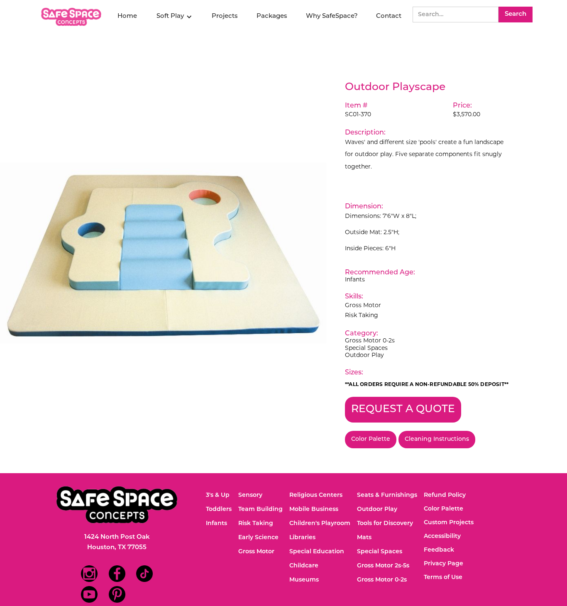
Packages (272, 16)
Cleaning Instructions (437, 439)
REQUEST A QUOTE (403, 409)
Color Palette (370, 439)
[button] (174, 16)
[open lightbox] (163, 253)
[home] (72, 16)
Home (127, 16)
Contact (388, 16)
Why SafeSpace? (332, 16)
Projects (225, 16)
